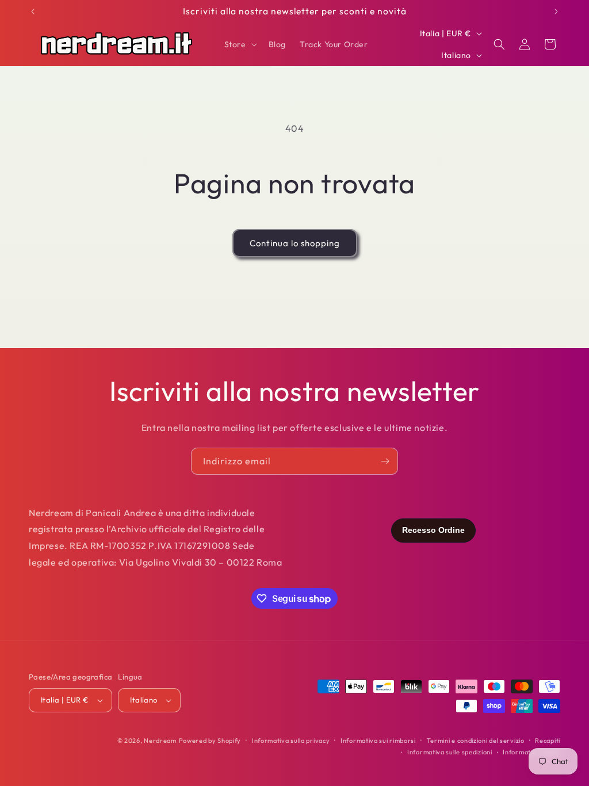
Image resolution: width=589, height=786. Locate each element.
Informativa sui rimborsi (378, 741)
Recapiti (547, 741)
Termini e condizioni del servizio (476, 741)
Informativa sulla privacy (291, 741)
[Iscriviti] (384, 461)
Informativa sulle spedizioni (449, 752)
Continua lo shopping (295, 243)
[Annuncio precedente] (32, 11)
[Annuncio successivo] (556, 11)
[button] (239, 44)
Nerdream (160, 741)
